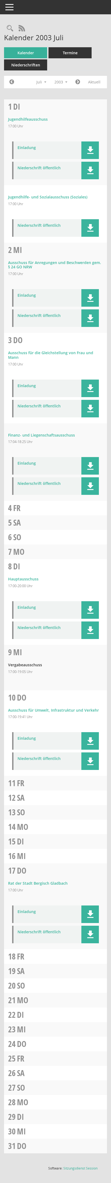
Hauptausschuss (23, 579)
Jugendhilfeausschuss (28, 119)
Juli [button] (39, 81)
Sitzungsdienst (80, 1168)
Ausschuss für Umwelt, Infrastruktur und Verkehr (53, 710)
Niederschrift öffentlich (39, 168)
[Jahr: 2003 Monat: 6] (11, 82)
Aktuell (94, 81)
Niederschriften (25, 64)
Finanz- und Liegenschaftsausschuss (41, 435)
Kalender (26, 52)
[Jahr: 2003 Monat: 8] (77, 82)
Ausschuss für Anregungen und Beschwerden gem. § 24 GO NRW (54, 265)
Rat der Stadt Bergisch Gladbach (38, 883)
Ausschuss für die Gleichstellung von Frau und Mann (50, 355)
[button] (90, 150)
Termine (70, 52)
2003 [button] (59, 81)
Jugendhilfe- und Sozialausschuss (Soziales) (47, 197)
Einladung (27, 148)
